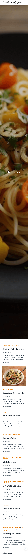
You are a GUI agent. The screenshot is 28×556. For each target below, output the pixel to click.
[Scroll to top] (24, 553)
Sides (4, 412)
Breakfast (6, 505)
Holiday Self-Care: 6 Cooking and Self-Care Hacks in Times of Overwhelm (13, 349)
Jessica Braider (8, 352)
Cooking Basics (7, 527)
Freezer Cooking (7, 481)
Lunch (9, 434)
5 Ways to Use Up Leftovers (11, 486)
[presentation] (14, 376)
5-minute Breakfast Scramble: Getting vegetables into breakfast (12, 508)
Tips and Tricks (15, 345)
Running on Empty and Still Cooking (12, 534)
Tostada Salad (9, 438)
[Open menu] (23, 2)
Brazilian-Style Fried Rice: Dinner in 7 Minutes (13, 393)
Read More (7, 362)
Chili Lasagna (9, 462)
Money (19, 481)
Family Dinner (11, 457)
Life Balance (6, 345)
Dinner (5, 389)
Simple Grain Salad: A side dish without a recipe (13, 415)
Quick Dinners (11, 389)
